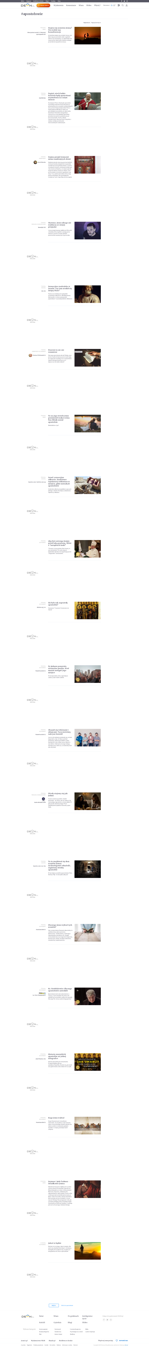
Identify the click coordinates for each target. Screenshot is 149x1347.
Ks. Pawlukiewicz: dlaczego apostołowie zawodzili (60, 990)
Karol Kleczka (42, 162)
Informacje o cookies (67, 1345)
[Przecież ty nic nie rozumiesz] (87, 357)
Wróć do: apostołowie (67, 1305)
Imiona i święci (58, 1334)
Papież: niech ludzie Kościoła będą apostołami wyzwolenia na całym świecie (59, 96)
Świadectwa (58, 1331)
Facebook (121, 1)
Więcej (96, 5)
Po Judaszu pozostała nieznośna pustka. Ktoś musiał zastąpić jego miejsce (58, 669)
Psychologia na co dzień (76, 1331)
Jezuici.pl (24, 1340)
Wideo (88, 5)
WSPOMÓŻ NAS (123, 1340)
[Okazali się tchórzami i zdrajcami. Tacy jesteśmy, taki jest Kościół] (87, 737)
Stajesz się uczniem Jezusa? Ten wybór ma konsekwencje (60, 30)
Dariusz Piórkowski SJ (39, 355)
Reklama (59, 1345)
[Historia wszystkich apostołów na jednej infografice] (87, 1062)
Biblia (22, 1)
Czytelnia (57, 1322)
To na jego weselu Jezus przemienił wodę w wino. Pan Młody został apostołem (59, 419)
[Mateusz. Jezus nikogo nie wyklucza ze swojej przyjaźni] (87, 230)
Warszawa (106, 5)
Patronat (75, 1345)
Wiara (81, 5)
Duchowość (42, 542)
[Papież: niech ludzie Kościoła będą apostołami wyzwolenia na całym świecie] (87, 101)
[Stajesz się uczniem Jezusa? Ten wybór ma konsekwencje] (87, 35)
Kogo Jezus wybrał (56, 1118)
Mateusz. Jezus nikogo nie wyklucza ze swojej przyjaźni (59, 225)
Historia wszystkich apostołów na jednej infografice (57, 1056)
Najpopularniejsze (96, 22)
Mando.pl (52, 1340)
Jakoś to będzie (54, 1243)
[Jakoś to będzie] (87, 1251)
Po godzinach (73, 1316)
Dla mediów (52, 1345)
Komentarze (71, 5)
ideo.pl (126, 1345)
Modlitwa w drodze (38, 1)
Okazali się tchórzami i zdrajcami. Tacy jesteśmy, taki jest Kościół (59, 732)
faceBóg (53, 1)
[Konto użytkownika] (126, 5)
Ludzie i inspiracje (90, 1331)
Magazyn (28, 1)
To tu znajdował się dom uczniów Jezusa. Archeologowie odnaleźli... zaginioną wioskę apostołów (59, 865)
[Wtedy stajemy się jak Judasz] (87, 801)
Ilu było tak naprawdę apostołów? (58, 604)
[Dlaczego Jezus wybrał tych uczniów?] (87, 932)
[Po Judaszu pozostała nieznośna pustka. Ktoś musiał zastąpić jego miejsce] (87, 674)
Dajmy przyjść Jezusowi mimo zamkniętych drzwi (59, 158)
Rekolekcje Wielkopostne (39, 224)
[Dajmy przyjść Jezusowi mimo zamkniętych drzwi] (87, 164)
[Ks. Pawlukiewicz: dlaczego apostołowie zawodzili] (87, 996)
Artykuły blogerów (44, 1331)
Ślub (40, 1334)
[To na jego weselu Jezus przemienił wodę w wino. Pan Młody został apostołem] (87, 423)
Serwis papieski (43, 1329)
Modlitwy (72, 1334)
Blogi (47, 1)
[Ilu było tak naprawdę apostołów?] (87, 610)
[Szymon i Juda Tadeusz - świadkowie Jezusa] (87, 1189)
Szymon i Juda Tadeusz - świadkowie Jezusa (58, 1182)
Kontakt (46, 1345)
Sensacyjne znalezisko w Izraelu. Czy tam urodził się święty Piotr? (60, 288)
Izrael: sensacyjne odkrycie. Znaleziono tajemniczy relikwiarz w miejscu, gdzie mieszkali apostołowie (59, 481)
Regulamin (29, 1345)
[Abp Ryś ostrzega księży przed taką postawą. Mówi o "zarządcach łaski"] (87, 549)
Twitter (124, 1)
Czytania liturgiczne (75, 1329)
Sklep (59, 1)
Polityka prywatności (38, 1345)
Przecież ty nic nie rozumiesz (56, 351)
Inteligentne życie (87, 1317)
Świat (41, 1316)
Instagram (127, 1)
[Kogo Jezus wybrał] (87, 1125)
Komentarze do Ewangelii (39, 351)
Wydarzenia (58, 5)
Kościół (43, 95)
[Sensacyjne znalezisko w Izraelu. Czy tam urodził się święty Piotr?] (87, 294)
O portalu (23, 1345)
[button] (118, 5)
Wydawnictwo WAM (38, 1340)
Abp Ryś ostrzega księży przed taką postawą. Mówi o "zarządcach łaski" (59, 543)
